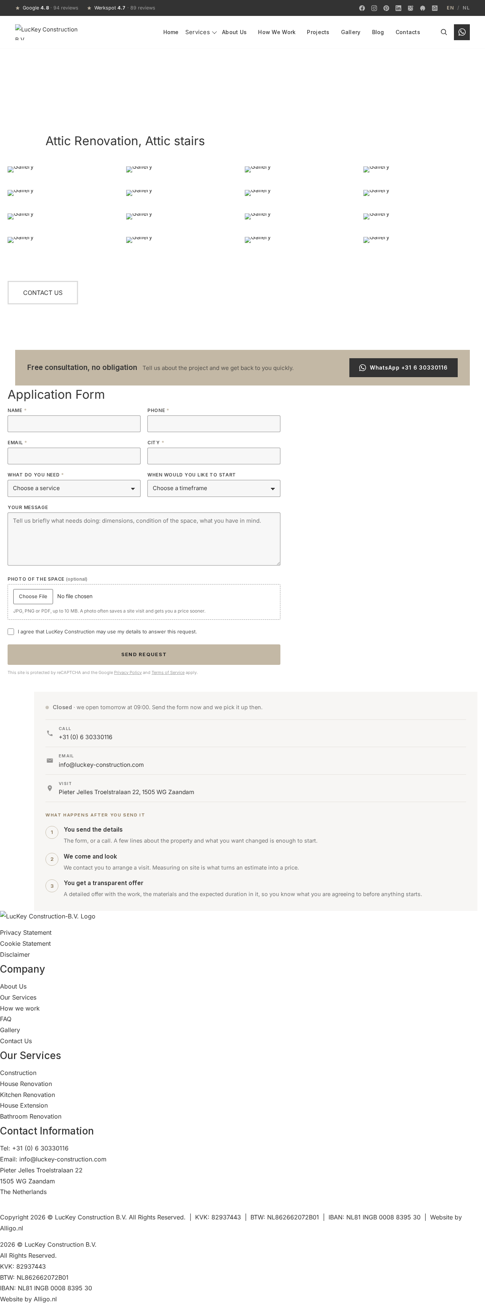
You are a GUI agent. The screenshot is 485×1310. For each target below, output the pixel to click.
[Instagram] (374, 8)
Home (171, 32)
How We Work (277, 32)
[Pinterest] (386, 8)
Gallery (351, 32)
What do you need (36, 475)
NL (466, 8)
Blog (378, 32)
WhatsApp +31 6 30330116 (409, 367)
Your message (28, 507)
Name (17, 410)
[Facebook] (362, 8)
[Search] (444, 32)
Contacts (408, 32)
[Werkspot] (422, 8)
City (155, 442)
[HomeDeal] (434, 8)
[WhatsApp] (462, 32)
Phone (158, 410)
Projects (318, 32)
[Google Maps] (410, 8)
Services (197, 32)
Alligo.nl (11, 1228)
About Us (234, 32)
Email (17, 442)
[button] (43, 292)
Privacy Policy (128, 672)
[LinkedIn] (398, 8)
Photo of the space (48, 579)
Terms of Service (168, 672)
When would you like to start (191, 475)
